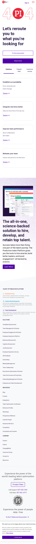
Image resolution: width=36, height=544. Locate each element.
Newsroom (6, 460)
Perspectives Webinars (9, 415)
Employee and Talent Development (12, 383)
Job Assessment (7, 348)
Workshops (6, 412)
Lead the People (7, 419)
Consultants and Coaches (10, 431)
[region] (18, 531)
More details (9, 533)
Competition (6, 427)
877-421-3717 (22, 492)
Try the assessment (18, 53)
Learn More (8, 267)
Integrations (6, 400)
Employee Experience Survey (11, 352)
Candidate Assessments (9, 324)
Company (6, 436)
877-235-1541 (22, 490)
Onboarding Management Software (12, 379)
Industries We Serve (8, 423)
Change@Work (7, 448)
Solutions (6, 320)
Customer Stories (7, 452)
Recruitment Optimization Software (12, 371)
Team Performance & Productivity (12, 375)
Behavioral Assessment (9, 340)
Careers (5, 440)
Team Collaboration (8, 367)
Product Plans (18, 484)
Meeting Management (9, 363)
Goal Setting (6, 359)
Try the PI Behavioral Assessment (16, 517)
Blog (4, 392)
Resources (6, 387)
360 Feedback (6, 355)
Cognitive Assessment (9, 344)
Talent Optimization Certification (12, 404)
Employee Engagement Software (12, 332)
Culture (5, 444)
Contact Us (6, 456)
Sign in (27, 3)
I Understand (18, 537)
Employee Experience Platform (11, 336)
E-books (5, 396)
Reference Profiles (8, 408)
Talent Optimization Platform (13, 289)
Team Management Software (11, 328)
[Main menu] (33, 2)
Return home (18, 61)
